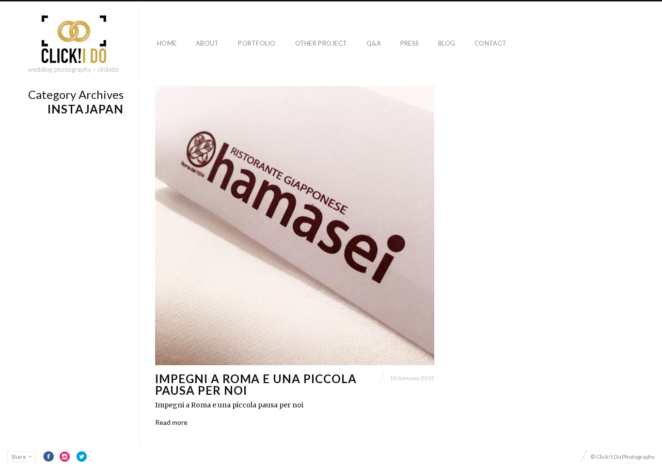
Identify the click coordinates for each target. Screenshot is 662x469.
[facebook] (48, 456)
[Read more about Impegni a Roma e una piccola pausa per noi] (294, 225)
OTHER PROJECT (321, 43)
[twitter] (81, 456)
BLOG (446, 43)
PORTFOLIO (256, 43)
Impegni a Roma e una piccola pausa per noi (256, 384)
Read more (171, 422)
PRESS (409, 43)
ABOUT (207, 43)
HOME (166, 43)
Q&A (373, 43)
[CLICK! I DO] (73, 39)
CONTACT (490, 43)
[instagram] (65, 456)
